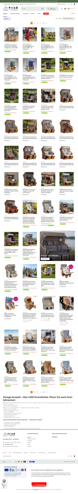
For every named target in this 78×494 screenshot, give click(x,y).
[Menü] (6, 479)
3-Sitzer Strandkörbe (49, 256)
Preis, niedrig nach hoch (67, 18)
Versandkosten (35, 489)
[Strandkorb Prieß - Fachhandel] (9, 435)
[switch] (4, 487)
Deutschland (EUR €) (61, 4)
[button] (41, 9)
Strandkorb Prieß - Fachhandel (70, 461)
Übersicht (5, 16)
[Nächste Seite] (46, 23)
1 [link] (31, 23)
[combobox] (33, 9)
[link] (19, 4)
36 (43, 23)
